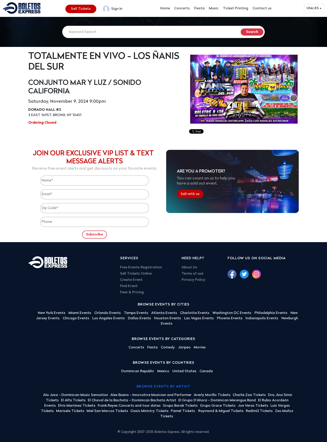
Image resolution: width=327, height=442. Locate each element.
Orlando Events (107, 313)
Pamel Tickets (183, 411)
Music (214, 8)
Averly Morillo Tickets (212, 395)
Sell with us (190, 194)
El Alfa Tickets (73, 400)
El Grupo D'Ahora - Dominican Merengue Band (217, 400)
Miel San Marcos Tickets (107, 411)
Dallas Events (139, 318)
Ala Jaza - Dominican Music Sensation (75, 395)
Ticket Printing (235, 8)
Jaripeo (184, 347)
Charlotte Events (194, 313)
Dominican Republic (137, 371)
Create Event (131, 280)
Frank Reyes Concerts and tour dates (129, 406)
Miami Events (80, 313)
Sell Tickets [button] (81, 9)
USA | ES (313, 8)
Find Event (129, 286)
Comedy (168, 347)
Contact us (262, 8)
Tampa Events (136, 313)
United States (184, 371)
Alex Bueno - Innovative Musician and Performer (151, 395)
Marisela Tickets (70, 411)
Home (165, 8)
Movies (200, 347)
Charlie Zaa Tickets (249, 395)
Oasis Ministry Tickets (149, 411)
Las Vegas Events (199, 318)
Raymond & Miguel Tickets (221, 411)
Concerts (182, 8)
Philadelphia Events (270, 313)
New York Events (51, 313)
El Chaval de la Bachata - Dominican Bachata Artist (132, 400)
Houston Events (167, 318)
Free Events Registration (141, 267)
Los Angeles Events (108, 318)
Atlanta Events (164, 313)
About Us (189, 267)
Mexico (163, 371)
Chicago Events (76, 318)
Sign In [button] (116, 9)
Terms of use (192, 273)
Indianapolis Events (262, 318)
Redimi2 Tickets (259, 411)
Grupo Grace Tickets (218, 406)
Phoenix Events (229, 318)
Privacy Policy (193, 280)
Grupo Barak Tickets (180, 406)
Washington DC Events (231, 313)
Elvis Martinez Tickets (76, 406)
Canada (206, 371)
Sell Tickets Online (136, 273)
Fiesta (199, 8)
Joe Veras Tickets (253, 406)
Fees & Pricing (132, 292)
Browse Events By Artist (163, 386)
